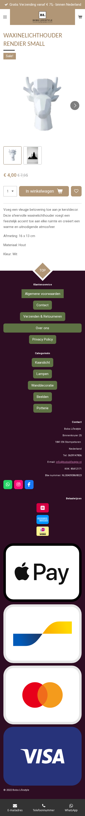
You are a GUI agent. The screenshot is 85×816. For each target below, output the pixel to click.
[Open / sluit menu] (5, 17)
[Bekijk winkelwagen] (80, 17)
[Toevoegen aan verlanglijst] (76, 191)
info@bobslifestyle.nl (69, 462)
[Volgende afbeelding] (74, 105)
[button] (12, 155)
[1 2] (10, 191)
